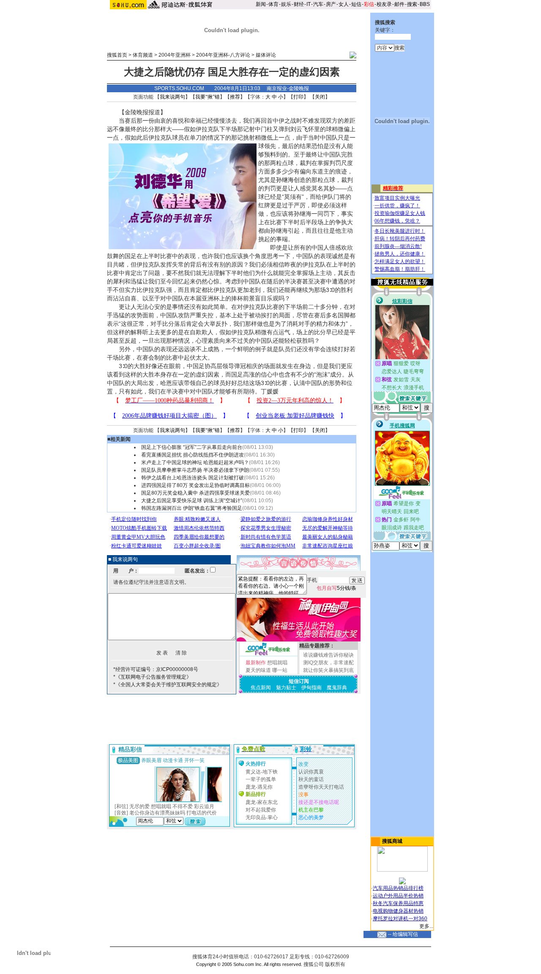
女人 (344, 4)
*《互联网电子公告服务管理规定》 (152, 677)
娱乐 (286, 4)
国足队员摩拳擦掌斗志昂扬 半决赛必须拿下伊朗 (195, 470)
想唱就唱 (277, 663)
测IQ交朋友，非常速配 (328, 663)
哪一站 (279, 670)
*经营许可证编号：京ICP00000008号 (155, 669)
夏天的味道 (258, 670)
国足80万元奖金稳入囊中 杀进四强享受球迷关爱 (195, 493)
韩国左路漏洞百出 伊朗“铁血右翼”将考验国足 (191, 508)
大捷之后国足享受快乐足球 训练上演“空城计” (191, 501)
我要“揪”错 (207, 97)
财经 (299, 4)
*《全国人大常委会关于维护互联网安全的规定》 (167, 685)
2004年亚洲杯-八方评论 (223, 55)
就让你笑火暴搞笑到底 (328, 670)
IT (308, 4)
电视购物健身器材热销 (398, 911)
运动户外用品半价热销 (398, 896)
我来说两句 (172, 97)
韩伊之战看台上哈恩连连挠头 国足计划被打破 (192, 478)
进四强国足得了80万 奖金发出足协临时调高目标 (195, 485)
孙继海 (285, 179)
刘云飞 (299, 129)
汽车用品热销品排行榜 (398, 888)
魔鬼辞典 (337, 688)
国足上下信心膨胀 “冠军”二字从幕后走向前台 (191, 447)
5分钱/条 (336, 588)
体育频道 (143, 55)
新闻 (261, 4)
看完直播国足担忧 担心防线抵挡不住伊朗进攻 (192, 455)
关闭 (320, 97)
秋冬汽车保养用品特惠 (398, 903)
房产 (331, 4)
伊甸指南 (311, 688)
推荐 (235, 97)
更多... (426, 926)
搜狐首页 (117, 55)
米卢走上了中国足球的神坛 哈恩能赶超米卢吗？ (195, 462)
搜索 (412, 4)
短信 (356, 4)
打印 (298, 97)
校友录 (384, 4)
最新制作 (256, 663)
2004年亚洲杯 (174, 55)
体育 (273, 4)
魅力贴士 (286, 688)
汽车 (318, 4)
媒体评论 (266, 55)
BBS (425, 4)
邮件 (399, 4)
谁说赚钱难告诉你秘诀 (328, 655)
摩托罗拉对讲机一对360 (400, 919)
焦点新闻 (261, 688)
